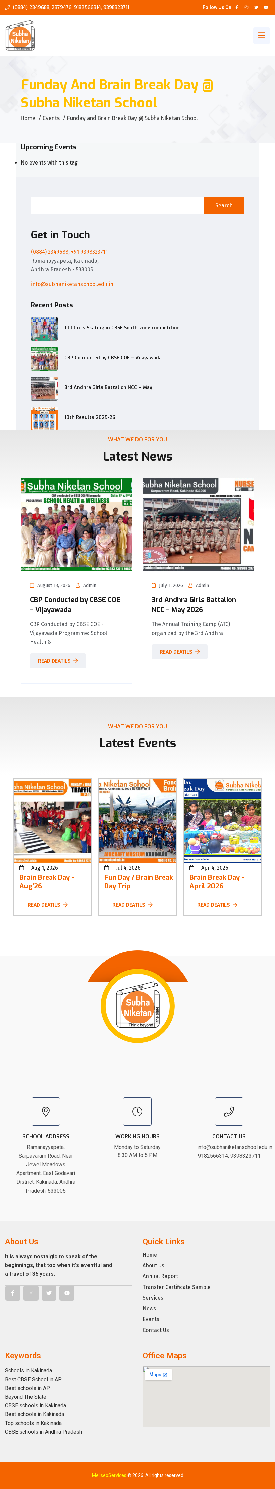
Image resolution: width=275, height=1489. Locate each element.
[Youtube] (266, 7)
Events (51, 118)
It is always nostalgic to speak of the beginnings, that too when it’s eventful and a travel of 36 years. (58, 1265)
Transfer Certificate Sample (177, 1287)
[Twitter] (256, 7)
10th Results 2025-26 (89, 417)
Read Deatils (54, 661)
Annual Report (160, 1276)
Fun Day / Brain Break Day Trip (138, 882)
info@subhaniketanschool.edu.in (72, 284)
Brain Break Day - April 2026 (216, 882)
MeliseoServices (109, 1475)
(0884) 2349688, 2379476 (42, 7)
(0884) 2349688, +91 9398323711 (69, 252)
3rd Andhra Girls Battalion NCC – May (108, 387)
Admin (89, 585)
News (149, 1308)
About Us (153, 1265)
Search (224, 205)
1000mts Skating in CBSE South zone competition (122, 328)
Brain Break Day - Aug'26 (46, 882)
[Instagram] (246, 7)
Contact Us (156, 1330)
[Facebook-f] (237, 7)
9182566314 (87, 7)
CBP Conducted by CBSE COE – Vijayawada (113, 358)
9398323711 (116, 7)
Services (153, 1298)
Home (28, 118)
